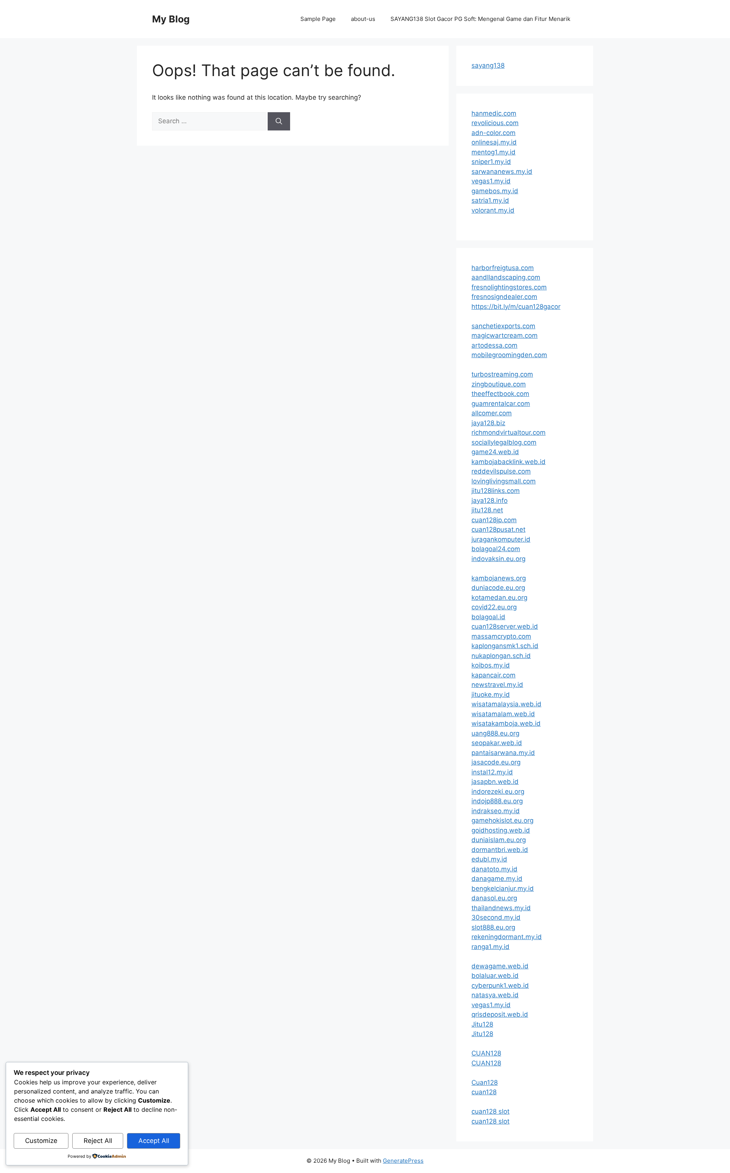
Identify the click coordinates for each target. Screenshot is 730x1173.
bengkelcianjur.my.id (502, 888)
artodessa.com (494, 345)
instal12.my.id (492, 772)
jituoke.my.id (490, 694)
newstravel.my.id (497, 684)
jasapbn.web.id (495, 781)
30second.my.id (496, 917)
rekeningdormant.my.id (506, 937)
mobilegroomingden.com (509, 355)
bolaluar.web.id (495, 975)
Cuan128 (484, 1082)
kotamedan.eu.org (499, 597)
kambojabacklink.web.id (508, 462)
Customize (41, 1140)
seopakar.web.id (496, 743)
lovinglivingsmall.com (503, 481)
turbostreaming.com (502, 374)
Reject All (98, 1140)
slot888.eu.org (493, 927)
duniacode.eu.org (498, 587)
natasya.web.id (495, 995)
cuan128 (484, 1092)
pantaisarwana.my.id (503, 753)
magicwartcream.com (504, 335)
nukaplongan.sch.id (501, 656)
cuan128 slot (490, 1111)
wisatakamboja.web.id (506, 723)
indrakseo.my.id (495, 811)
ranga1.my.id (490, 946)
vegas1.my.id (491, 181)
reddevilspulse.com (501, 471)
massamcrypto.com (501, 636)
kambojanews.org (498, 578)
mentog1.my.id (493, 152)
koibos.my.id (490, 665)
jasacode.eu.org (496, 762)
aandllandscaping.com (505, 277)
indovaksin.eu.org (498, 559)
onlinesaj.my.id (494, 142)
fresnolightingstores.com (509, 287)
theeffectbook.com (500, 393)
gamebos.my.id (494, 191)
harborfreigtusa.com (502, 268)
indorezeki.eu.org (497, 791)
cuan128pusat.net (498, 529)
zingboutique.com (498, 384)
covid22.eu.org (494, 607)
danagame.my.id (496, 878)
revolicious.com (495, 123)
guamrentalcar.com (500, 403)
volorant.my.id (492, 210)
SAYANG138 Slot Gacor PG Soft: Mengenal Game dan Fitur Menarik (480, 18)
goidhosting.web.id (500, 830)
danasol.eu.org (494, 898)
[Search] (279, 121)
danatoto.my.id (494, 869)
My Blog (171, 19)
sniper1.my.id (491, 161)
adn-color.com (493, 133)
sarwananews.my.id (501, 171)
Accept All (153, 1140)
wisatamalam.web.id (503, 714)
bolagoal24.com (495, 549)
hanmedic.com (493, 113)
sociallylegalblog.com (503, 442)
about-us (363, 18)
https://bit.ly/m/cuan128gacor (515, 306)
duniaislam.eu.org (498, 840)
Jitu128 (482, 1024)
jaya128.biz (488, 423)
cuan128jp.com (494, 520)
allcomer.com (491, 413)
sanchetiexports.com (503, 326)
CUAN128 (486, 1053)
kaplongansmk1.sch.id (504, 646)
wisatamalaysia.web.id (506, 704)
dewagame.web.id (499, 966)
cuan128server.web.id (504, 626)
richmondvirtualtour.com (508, 432)
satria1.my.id (490, 200)
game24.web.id (495, 452)
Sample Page (318, 18)
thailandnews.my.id (501, 908)
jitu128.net (487, 510)
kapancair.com (493, 675)
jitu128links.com (495, 490)
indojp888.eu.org (497, 801)
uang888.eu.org (495, 733)
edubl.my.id (489, 859)
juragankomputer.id (500, 539)
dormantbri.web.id (499, 850)
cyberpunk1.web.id (500, 985)
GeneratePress (403, 1160)
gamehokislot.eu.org (502, 820)
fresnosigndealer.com (504, 296)
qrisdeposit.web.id (499, 1014)
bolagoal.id (488, 617)
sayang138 (488, 65)
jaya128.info (489, 500)
